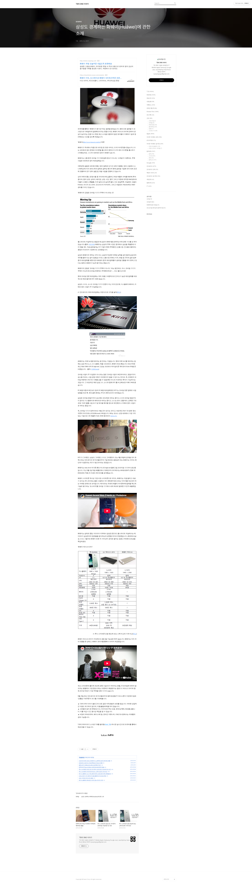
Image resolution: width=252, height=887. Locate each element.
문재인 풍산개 (152, 108)
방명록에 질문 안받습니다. (153, 205)
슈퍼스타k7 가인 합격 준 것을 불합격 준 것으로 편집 (92, 776)
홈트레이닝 (153, 127)
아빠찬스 (151, 105)
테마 (151, 158)
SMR (151, 128)
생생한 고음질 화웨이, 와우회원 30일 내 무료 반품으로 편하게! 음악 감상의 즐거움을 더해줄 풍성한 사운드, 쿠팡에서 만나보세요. (106, 67)
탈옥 (151, 154)
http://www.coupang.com (88, 61)
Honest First (153, 111)
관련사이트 (166, 879)
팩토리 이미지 (152, 173)
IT (149, 186)
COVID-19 (153, 130)
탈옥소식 (152, 160)
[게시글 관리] (87, 749)
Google (151, 163)
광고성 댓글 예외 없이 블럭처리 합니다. (156, 208)
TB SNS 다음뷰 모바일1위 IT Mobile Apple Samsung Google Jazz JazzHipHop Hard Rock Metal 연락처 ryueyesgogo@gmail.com (104, 841)
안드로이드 (81, 757)
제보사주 (151, 98)
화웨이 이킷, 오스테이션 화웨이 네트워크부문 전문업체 (101, 78)
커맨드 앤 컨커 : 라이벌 (155, 148)
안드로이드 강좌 (152, 169)
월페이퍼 (151, 183)
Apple (150, 134)
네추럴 (151, 123)
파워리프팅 (153, 125)
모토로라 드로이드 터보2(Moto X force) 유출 (90, 763)
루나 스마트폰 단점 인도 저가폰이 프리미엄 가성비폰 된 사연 (95, 769)
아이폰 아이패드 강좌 (154, 137)
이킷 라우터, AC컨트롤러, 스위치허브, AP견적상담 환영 (99, 81)
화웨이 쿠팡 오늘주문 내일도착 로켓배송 (96, 64)
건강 (149, 118)
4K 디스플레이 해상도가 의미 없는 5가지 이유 (91, 780)
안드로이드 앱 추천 (153, 176)
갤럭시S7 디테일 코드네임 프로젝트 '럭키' (90, 765)
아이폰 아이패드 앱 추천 (155, 144)
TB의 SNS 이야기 (82, 4)
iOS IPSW (151, 140)
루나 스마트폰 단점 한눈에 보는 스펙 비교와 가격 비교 (93, 771)
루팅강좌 (150, 179)
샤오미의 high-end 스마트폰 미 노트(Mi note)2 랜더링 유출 (94, 760)
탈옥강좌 (151, 151)
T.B (150, 91)
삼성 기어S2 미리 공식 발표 (86, 778)
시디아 (152, 156)
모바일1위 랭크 (150, 202)
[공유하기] (85, 749)
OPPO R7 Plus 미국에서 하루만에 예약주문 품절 (91, 767)
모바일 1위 (149, 199)
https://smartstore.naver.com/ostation (92, 75)
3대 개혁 (150, 115)
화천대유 (151, 95)
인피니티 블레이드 (154, 146)
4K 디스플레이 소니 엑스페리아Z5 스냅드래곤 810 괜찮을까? (95, 773)
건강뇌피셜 (152, 121)
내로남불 (150, 101)
